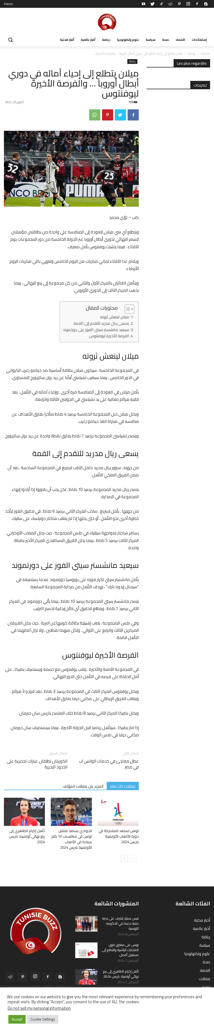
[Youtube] (143, 4)
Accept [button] (17, 1019)
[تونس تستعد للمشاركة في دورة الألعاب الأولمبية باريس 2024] (118, 812)
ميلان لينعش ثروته (114, 317)
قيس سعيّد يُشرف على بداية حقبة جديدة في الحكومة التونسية (120, 923)
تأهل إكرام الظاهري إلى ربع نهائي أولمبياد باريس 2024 (27, 836)
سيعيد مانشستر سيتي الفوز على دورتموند (96, 330)
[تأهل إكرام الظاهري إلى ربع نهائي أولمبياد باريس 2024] (24, 812)
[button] (10, 39)
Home (205, 53)
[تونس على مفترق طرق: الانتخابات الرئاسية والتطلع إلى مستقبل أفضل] (86, 950)
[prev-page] (133, 858)
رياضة (192, 53)
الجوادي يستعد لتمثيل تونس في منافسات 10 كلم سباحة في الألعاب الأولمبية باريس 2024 (71, 839)
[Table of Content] (129, 309)
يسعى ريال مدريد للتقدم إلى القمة (101, 323)
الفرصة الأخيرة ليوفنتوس (109, 336)
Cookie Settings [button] (42, 1019)
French (8, 4)
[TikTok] (161, 4)
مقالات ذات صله (122, 786)
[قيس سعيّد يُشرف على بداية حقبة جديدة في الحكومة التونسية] (86, 924)
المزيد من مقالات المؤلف (83, 786)
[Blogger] (206, 4)
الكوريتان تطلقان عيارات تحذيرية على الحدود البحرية (37, 764)
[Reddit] (170, 4)
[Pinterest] (179, 4)
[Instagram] (188, 4)
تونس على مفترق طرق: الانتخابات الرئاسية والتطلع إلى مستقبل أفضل (120, 950)
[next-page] (124, 858)
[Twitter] (152, 4)
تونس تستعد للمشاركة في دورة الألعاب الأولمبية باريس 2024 (118, 836)
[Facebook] (197, 4)
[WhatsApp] (94, 114)
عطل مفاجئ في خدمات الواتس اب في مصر (109, 764)
